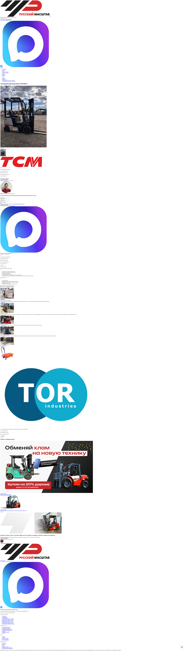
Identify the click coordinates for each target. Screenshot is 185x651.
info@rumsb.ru (9, 19)
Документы (4, 644)
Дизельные (4, 616)
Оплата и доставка (5, 639)
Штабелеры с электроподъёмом (7, 629)
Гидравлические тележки (6, 627)
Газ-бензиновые (5, 617)
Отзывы (3, 74)
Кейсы (3, 73)
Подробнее (3, 302)
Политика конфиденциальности (7, 648)
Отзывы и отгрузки (5, 646)
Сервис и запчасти (5, 72)
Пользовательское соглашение (7, 647)
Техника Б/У (4, 69)
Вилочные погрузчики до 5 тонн (7, 621)
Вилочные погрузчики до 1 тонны (8, 618)
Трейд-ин (3, 637)
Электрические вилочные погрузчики (8, 80)
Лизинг (3, 70)
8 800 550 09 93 (2, 20)
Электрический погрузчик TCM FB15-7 (8, 81)
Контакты (4, 75)
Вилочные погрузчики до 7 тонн (7, 622)
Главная (3, 77)
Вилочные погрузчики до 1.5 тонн (8, 619)
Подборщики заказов (5, 632)
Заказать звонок (8, 20)
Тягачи (3, 633)
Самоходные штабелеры (6, 630)
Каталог (3, 78)
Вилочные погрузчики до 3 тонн (7, 620)
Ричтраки (3, 631)
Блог (3, 76)
